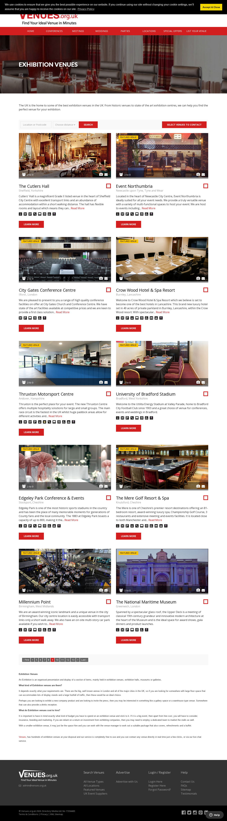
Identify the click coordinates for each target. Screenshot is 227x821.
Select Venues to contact (184, 124)
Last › (84, 659)
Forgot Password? (159, 789)
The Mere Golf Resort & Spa (142, 498)
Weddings (101, 31)
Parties (125, 31)
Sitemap (186, 789)
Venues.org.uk (28, 811)
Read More (77, 208)
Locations (149, 31)
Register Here (157, 785)
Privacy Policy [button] (86, 9)
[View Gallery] (101, 174)
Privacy (44, 814)
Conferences (54, 31)
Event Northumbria (134, 186)
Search (88, 124)
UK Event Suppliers (95, 793)
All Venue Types (94, 781)
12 (67, 659)
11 (62, 659)
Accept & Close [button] (211, 7)
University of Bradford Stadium (145, 394)
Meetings (78, 31)
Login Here (155, 781)
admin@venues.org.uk (34, 785)
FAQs (184, 785)
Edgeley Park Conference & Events (51, 498)
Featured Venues (94, 789)
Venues (22, 737)
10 (57, 659)
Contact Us (187, 781)
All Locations (91, 785)
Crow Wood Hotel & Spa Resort (145, 290)
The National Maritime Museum (146, 602)
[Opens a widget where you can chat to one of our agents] (214, 815)
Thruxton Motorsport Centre (46, 394)
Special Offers (173, 31)
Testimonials (189, 793)
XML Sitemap (56, 814)
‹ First (26, 659)
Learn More (31, 224)
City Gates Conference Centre (47, 290)
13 (73, 659)
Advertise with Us (127, 781)
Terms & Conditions (28, 814)
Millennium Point (35, 602)
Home (30, 31)
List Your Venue (196, 31)
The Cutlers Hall (34, 186)
